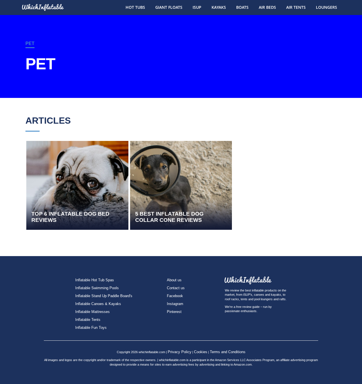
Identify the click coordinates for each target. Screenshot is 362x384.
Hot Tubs (135, 7)
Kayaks (219, 7)
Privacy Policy (179, 352)
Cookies (200, 352)
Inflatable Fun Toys (91, 327)
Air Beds (267, 7)
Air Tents (296, 7)
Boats (242, 7)
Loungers (326, 7)
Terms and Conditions (227, 352)
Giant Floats (168, 7)
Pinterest (174, 312)
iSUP (197, 7)
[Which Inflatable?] (42, 5)
